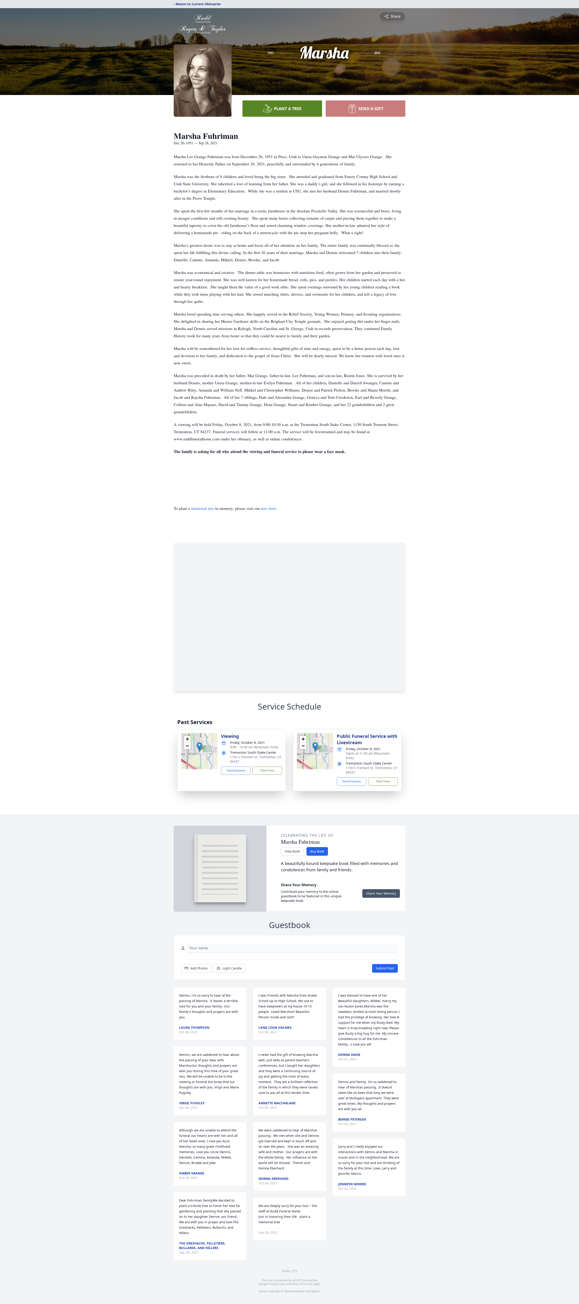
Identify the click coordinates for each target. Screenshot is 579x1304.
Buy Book (317, 851)
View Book (292, 851)
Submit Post (385, 968)
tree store (268, 508)
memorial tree (202, 508)
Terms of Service (301, 1284)
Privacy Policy (276, 1284)
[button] (199, 746)
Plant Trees (267, 770)
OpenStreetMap (294, 1291)
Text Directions (235, 770)
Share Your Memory (381, 893)
